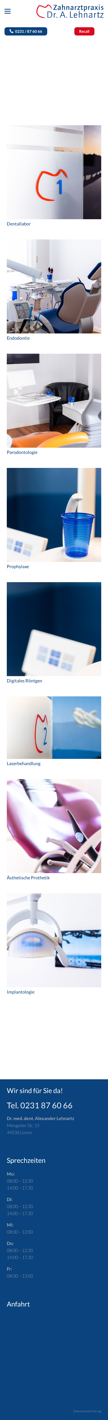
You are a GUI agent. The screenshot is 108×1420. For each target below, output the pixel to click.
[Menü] (7, 11)
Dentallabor (19, 223)
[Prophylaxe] (54, 471)
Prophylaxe (18, 566)
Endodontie (18, 338)
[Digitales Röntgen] (54, 585)
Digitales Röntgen (24, 680)
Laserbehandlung (23, 763)
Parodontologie (22, 452)
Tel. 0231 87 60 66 (40, 1105)
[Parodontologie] (54, 357)
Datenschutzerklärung (87, 1411)
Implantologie (20, 992)
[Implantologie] (54, 897)
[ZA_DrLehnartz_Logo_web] (69, 11)
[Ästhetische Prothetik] (54, 782)
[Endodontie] (54, 243)
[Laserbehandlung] (54, 700)
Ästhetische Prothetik (28, 877)
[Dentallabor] (54, 128)
